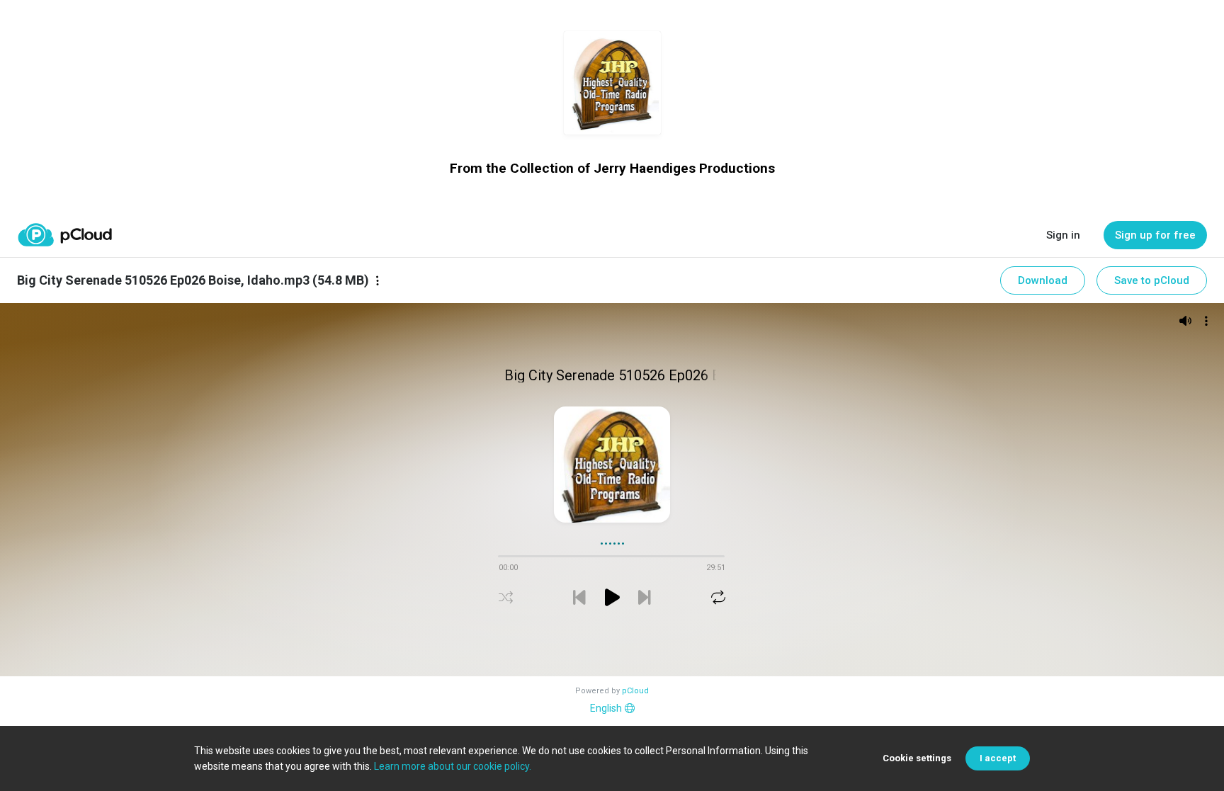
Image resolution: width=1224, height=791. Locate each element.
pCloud (635, 690)
